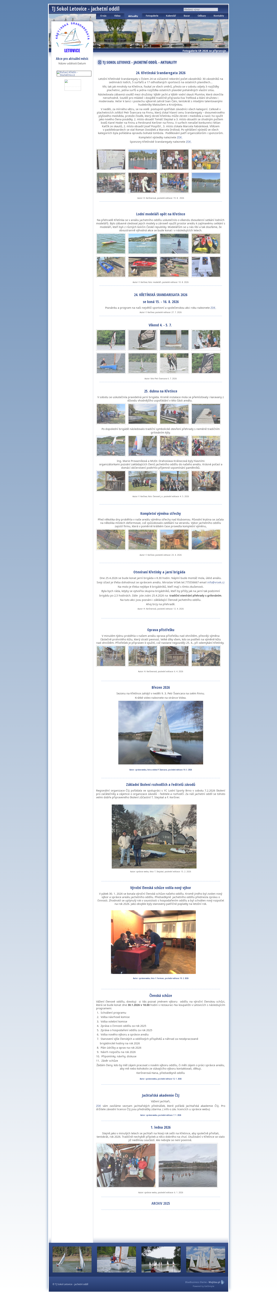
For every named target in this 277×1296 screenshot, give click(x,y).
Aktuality (133, 16)
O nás (103, 15)
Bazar (187, 15)
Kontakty (219, 15)
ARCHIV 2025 (161, 1203)
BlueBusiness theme (196, 1282)
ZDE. (180, 137)
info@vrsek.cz (216, 582)
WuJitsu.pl (214, 1282)
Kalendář (171, 15)
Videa (117, 15)
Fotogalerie (152, 15)
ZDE (98, 1106)
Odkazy (202, 15)
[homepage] (72, 36)
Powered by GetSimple (203, 1286)
